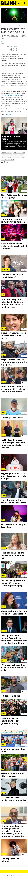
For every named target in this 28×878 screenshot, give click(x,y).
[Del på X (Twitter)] (14, 49)
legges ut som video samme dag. (10, 95)
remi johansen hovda (8, 159)
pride (22, 157)
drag (14, 152)
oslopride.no (7, 114)
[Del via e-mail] (16, 49)
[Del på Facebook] (11, 49)
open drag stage (6, 152)
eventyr (4, 155)
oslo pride (16, 157)
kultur (10, 155)
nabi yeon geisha (6, 157)
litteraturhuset (18, 155)
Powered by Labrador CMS (14, 875)
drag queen (21, 152)
